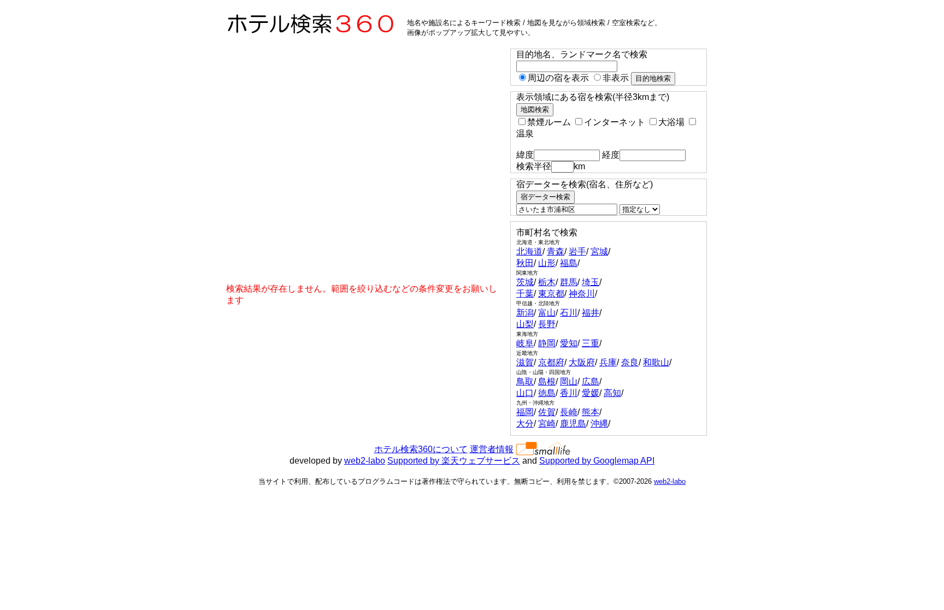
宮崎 (547, 423)
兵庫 (608, 362)
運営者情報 (492, 449)
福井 (590, 312)
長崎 (568, 412)
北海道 (529, 251)
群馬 (568, 282)
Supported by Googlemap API (596, 460)
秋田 (525, 263)
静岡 (547, 343)
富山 (547, 312)
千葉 (525, 293)
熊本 (590, 412)
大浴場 (671, 122)
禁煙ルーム (549, 122)
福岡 (525, 412)
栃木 (547, 282)
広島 (590, 381)
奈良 (630, 362)
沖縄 (599, 423)
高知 (612, 393)
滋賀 (525, 362)
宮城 (599, 251)
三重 (590, 343)
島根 (547, 381)
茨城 (525, 282)
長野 (547, 324)
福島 (568, 263)
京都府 (551, 362)
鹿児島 (573, 423)
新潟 (525, 312)
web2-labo (364, 460)
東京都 (551, 293)
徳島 (547, 393)
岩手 (577, 251)
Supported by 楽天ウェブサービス (453, 460)
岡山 (568, 381)
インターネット (614, 122)
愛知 (568, 343)
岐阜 (525, 343)
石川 (568, 312)
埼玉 (590, 282)
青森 (555, 251)
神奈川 (582, 293)
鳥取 (525, 381)
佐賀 (547, 412)
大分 (525, 423)
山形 (547, 263)
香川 (568, 393)
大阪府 (582, 362)
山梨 (525, 324)
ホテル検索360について (421, 449)
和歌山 (656, 362)
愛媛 (590, 393)
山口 (525, 393)
